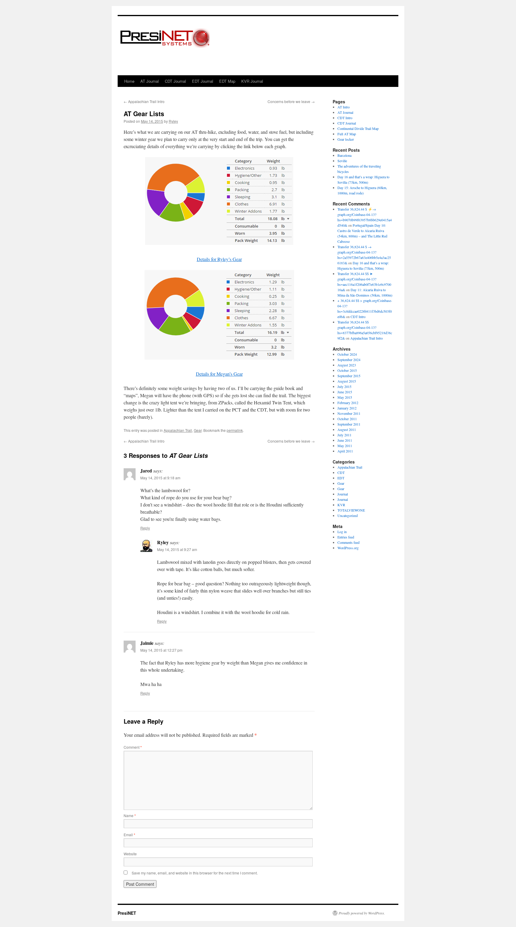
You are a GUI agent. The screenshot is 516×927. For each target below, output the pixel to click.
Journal (342, 494)
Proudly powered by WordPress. (362, 913)
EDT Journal (202, 81)
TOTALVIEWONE (351, 510)
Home (129, 81)
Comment (133, 747)
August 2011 (346, 429)
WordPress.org (348, 547)
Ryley (173, 121)
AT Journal (149, 81)
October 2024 (347, 354)
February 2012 (347, 402)
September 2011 (348, 424)
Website (130, 853)
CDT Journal (175, 81)
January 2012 (347, 408)
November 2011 (348, 413)
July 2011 (344, 434)
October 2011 (347, 418)
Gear (198, 430)
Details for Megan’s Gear (219, 374)
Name (130, 815)
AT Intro (343, 107)
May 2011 (344, 445)
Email (129, 834)
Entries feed (345, 537)
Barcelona (344, 155)
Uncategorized (347, 515)
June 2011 (344, 440)
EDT (340, 477)
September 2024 (348, 359)
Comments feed (348, 542)
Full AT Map (346, 133)
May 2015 (344, 397)
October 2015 (347, 370)
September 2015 (348, 375)
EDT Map (227, 81)
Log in (342, 531)
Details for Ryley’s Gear (219, 259)
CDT (341, 472)
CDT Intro (344, 117)
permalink (235, 430)
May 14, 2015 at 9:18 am (160, 477)
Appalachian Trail (178, 430)
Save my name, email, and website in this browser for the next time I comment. (195, 872)
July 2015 (344, 386)
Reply (145, 527)
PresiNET (127, 913)
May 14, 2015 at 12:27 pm (161, 650)
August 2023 (346, 365)
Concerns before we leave (291, 101)
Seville (342, 160)
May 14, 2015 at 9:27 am (177, 549)
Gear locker (345, 139)
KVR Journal (252, 81)
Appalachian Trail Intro (144, 101)
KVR (341, 504)
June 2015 (344, 391)
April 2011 (345, 451)
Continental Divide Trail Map (358, 128)
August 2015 (346, 381)
